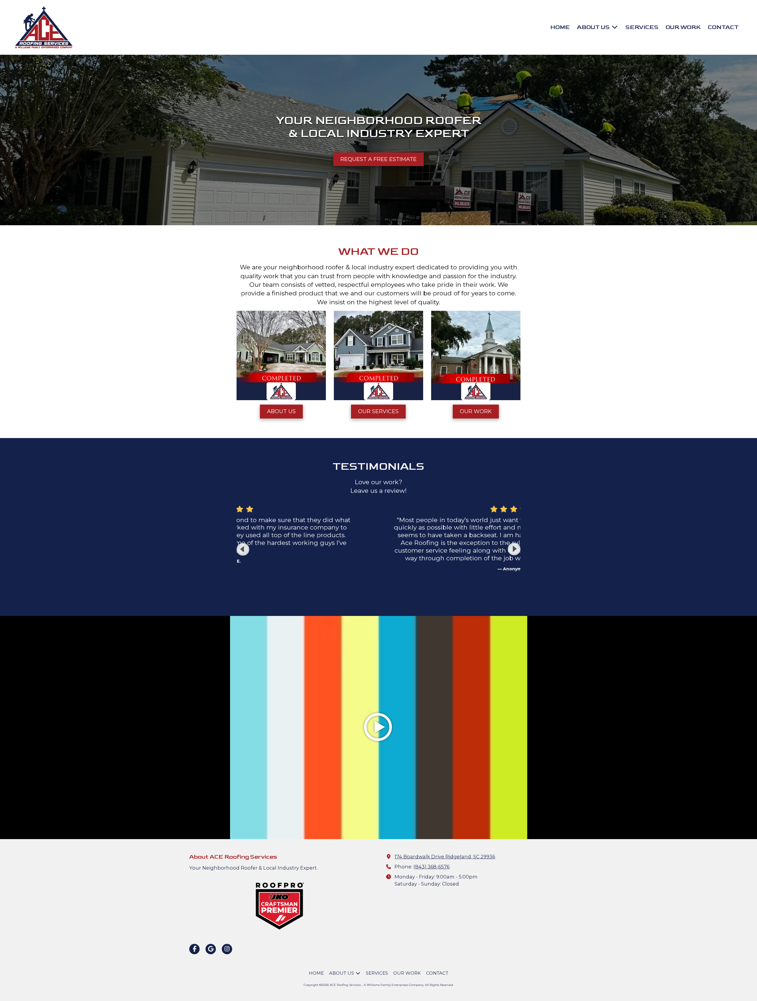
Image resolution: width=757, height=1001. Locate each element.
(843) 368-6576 (431, 867)
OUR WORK (476, 411)
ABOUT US (281, 411)
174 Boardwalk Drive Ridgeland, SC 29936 (444, 857)
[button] (514, 549)
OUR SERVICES (378, 411)
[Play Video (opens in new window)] (378, 727)
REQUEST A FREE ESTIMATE (378, 159)
